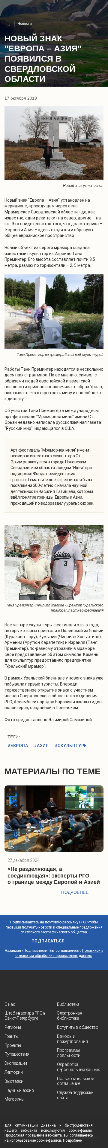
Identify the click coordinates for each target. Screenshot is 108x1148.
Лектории (13, 1072)
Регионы (12, 1027)
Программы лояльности (68, 1053)
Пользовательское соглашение (75, 1081)
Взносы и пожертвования (72, 1039)
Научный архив (19, 1090)
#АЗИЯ (41, 745)
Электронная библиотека (69, 1016)
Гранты (11, 1036)
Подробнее (74, 892)
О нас (9, 1004)
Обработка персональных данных (78, 1067)
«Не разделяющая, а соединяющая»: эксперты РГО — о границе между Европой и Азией (54, 875)
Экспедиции (15, 1063)
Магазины (14, 1099)
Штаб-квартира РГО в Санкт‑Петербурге (25, 1016)
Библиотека (68, 1004)
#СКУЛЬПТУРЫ (71, 745)
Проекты (12, 1045)
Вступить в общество (77, 1027)
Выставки (13, 1081)
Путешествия (16, 1054)
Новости (24, 23)
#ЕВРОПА (18, 745)
